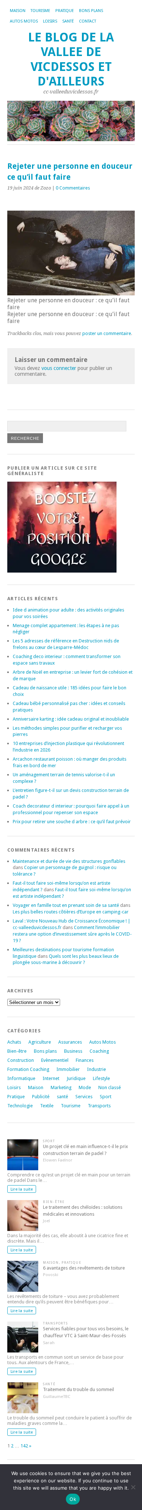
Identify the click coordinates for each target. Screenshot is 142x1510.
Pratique (64, 10)
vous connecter (59, 368)
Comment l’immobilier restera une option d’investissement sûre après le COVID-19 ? (72, 934)
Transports (99, 1105)
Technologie (20, 1105)
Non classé (109, 1087)
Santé (68, 21)
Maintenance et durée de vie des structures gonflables (69, 861)
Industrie (96, 1069)
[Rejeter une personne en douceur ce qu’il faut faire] (71, 293)
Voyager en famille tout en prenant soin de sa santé (66, 905)
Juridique (76, 1078)
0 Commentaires (73, 188)
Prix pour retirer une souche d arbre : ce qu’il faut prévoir (72, 821)
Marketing (61, 1087)
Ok (73, 1499)
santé (62, 1096)
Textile (47, 1105)
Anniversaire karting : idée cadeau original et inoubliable (71, 719)
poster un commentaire (106, 333)
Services (83, 1096)
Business (73, 1051)
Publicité (41, 1096)
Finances (85, 1060)
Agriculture (39, 1042)
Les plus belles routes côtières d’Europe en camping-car (71, 912)
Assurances (70, 1042)
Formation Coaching (28, 1069)
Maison (17, 10)
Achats (14, 1042)
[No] (133, 1487)
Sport (105, 1096)
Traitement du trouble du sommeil (78, 1389)
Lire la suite (22, 1189)
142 (24, 1446)
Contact (87, 21)
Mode (85, 1087)
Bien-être (17, 1051)
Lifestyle (101, 1078)
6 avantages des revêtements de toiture (84, 1268)
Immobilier (68, 1069)
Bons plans (91, 10)
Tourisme (40, 10)
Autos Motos (24, 21)
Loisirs (50, 21)
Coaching (99, 1051)
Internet (51, 1078)
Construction (20, 1060)
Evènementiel (54, 1060)
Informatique (21, 1078)
